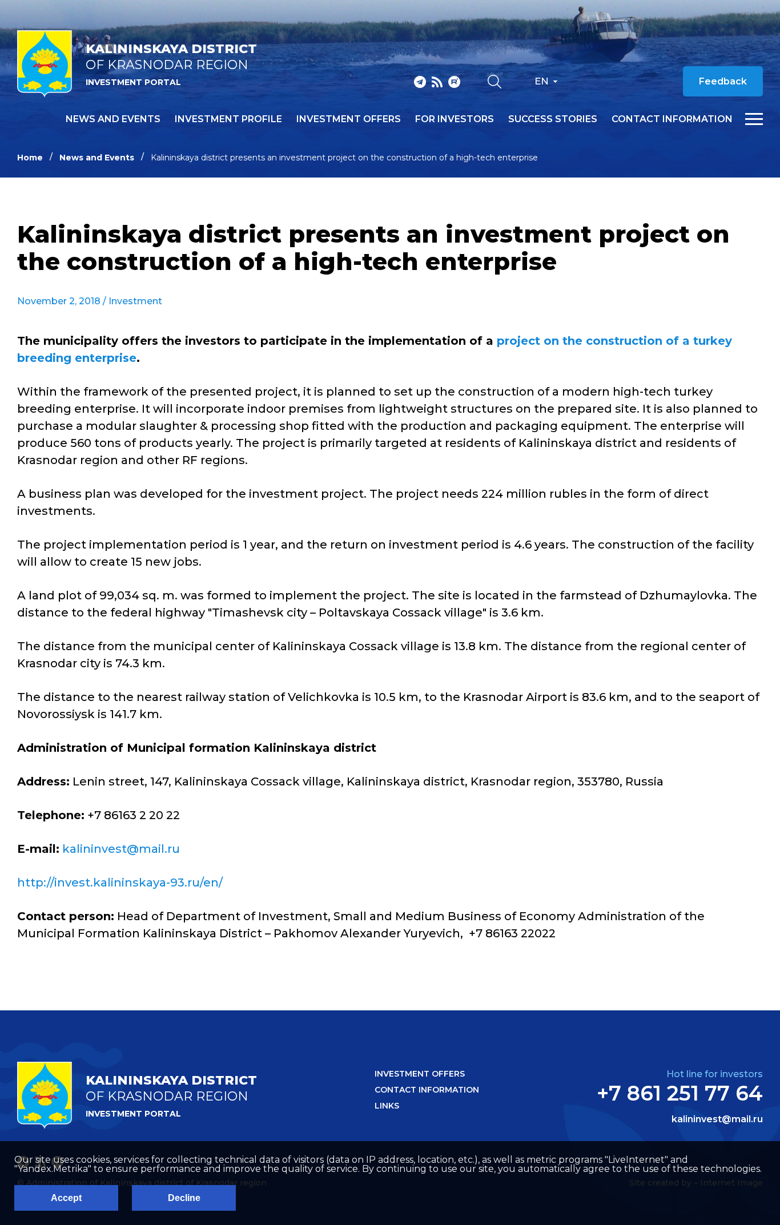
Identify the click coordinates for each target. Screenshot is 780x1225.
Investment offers (348, 119)
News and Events (96, 157)
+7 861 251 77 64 (680, 1093)
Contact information (672, 119)
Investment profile (228, 119)
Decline (184, 1198)
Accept (66, 1198)
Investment (135, 301)
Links (387, 1106)
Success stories (552, 119)
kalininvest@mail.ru (121, 849)
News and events (113, 119)
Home (30, 157)
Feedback (723, 81)
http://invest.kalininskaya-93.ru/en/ (120, 882)
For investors (454, 119)
